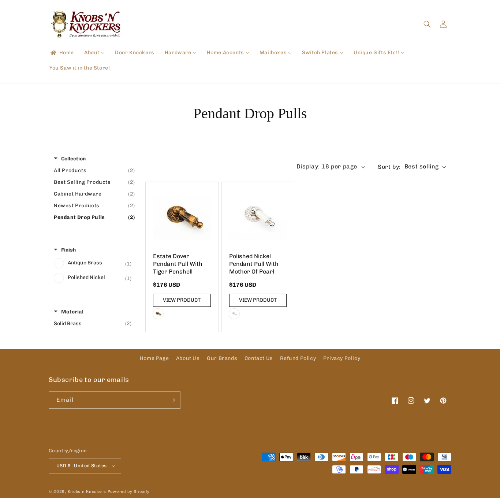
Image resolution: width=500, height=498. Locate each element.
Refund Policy (298, 358)
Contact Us (259, 358)
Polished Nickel (234, 314)
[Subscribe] (172, 400)
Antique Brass (158, 314)
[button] (427, 24)
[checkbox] (92, 263)
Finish (68, 250)
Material (72, 312)
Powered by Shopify (129, 491)
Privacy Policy (341, 358)
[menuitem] (61, 52)
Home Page (154, 358)
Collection (73, 159)
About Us (188, 358)
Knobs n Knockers (87, 491)
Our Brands (222, 358)
